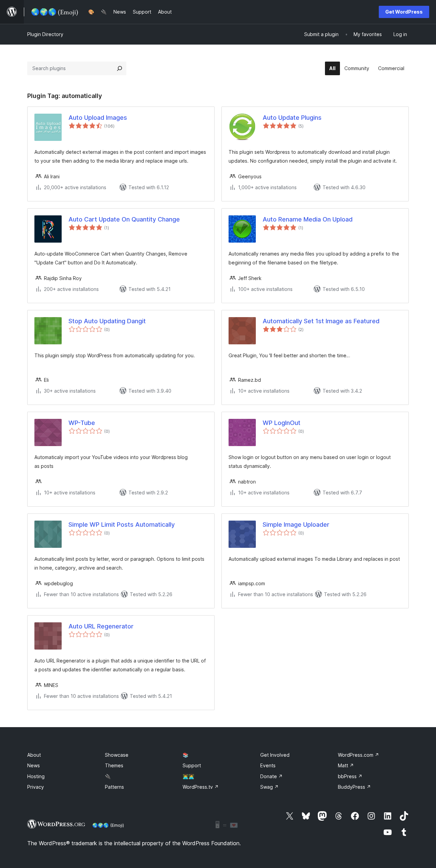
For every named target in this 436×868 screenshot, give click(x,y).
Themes (114, 765)
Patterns (114, 787)
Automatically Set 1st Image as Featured (321, 321)
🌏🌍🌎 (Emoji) (108, 825)
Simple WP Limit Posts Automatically (121, 524)
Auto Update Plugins (292, 117)
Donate (271, 776)
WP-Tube (81, 422)
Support (192, 765)
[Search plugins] (119, 68)
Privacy (35, 787)
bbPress (350, 776)
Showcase (116, 755)
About (34, 755)
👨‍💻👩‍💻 (188, 776)
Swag (269, 787)
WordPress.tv (201, 787)
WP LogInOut (281, 422)
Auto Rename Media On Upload (308, 219)
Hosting (36, 776)
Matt (346, 765)
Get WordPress (404, 12)
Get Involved (275, 755)
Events (268, 765)
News (33, 765)
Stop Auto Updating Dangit (107, 321)
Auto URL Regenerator (101, 626)
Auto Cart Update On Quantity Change (124, 219)
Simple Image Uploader (296, 524)
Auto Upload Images (97, 117)
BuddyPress (354, 787)
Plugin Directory (45, 34)
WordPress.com (358, 755)
